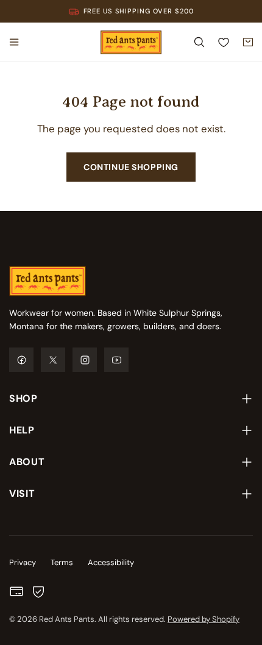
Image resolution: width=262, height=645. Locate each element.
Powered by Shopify (203, 619)
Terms (62, 562)
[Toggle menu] (14, 42)
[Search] (199, 42)
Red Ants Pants (66, 619)
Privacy (22, 562)
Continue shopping (131, 167)
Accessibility (111, 562)
